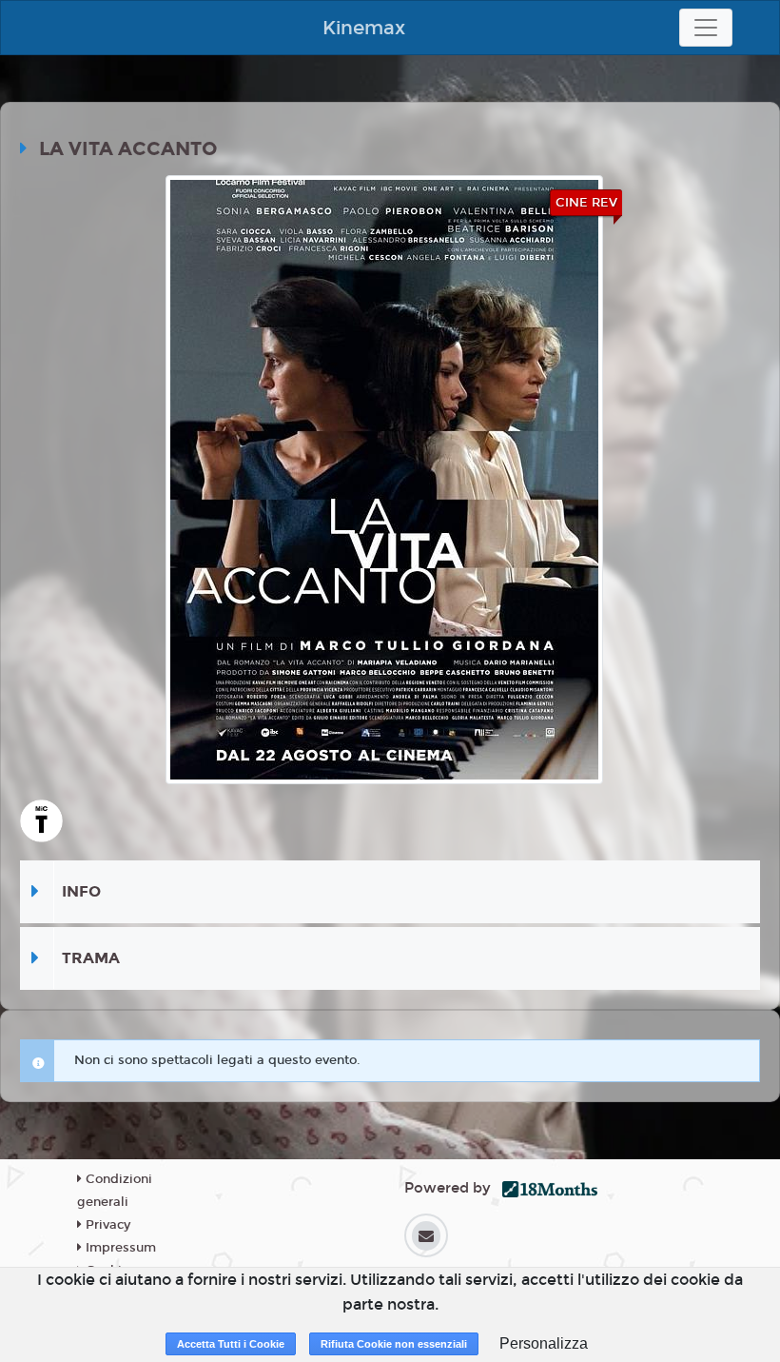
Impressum (119, 1247)
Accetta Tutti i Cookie (230, 1344)
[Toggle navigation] (705, 28)
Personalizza (543, 1343)
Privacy (106, 1225)
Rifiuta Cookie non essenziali (394, 1344)
